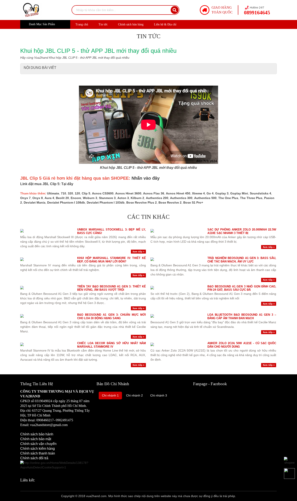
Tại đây (67, 184)
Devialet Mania (34, 202)
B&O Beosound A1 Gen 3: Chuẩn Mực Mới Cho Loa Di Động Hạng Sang (111, 316)
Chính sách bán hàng (130, 24)
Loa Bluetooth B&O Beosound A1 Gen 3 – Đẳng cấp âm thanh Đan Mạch (241, 316)
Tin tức (103, 24)
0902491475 (64, 420)
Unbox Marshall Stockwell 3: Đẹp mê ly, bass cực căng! (111, 231)
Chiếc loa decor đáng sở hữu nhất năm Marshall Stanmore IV (111, 345)
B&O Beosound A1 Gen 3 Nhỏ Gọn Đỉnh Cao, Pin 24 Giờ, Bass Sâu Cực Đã (241, 288)
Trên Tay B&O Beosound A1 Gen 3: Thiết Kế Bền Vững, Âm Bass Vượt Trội (111, 288)
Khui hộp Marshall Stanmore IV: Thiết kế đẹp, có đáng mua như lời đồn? (111, 259)
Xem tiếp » (138, 251)
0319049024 (43, 401)
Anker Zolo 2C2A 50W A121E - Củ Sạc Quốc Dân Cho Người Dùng (241, 345)
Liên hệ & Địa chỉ (165, 24)
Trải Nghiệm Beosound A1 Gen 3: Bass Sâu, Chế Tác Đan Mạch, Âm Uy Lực (241, 259)
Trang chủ (81, 24)
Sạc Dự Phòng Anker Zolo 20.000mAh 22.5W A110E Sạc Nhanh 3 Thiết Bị (241, 231)
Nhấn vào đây (146, 178)
